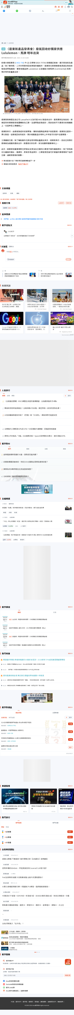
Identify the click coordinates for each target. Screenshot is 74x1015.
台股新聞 (11, 43)
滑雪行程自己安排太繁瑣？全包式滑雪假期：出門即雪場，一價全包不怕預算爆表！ (36, 305)
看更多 (69, 225)
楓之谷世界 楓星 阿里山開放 (61, 328)
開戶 (70, 747)
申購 (70, 724)
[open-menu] (2, 7)
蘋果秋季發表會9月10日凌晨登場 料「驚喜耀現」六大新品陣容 (36, 328)
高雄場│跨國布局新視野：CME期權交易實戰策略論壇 (28, 636)
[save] (56, 10)
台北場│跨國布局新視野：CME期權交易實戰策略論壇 (28, 619)
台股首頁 (61, 203)
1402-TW (20, 62)
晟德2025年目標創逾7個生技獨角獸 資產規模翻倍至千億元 (16, 275)
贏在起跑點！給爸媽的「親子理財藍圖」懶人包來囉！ (18, 199)
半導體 (8, 842)
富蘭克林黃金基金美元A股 (9, 746)
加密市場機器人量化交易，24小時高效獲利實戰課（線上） (28, 628)
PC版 (12, 1002)
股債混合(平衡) (11, 725)
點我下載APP (23, 164)
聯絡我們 (60, 1002)
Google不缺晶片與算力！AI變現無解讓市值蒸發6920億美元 (11, 328)
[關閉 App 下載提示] (2, 2)
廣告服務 (43, 1002)
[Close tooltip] (68, 15)
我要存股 (68, 203)
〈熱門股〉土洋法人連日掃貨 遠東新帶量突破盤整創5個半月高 (23, 219)
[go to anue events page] (65, 7)
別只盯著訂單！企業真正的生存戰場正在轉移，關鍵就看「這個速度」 (11, 305)
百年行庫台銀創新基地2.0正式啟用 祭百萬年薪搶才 (52, 275)
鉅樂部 (31, 1002)
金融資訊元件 (52, 1002)
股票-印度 (10, 733)
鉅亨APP (18, 1002)
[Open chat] (70, 11)
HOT (10, 619)
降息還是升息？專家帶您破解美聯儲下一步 (19, 160)
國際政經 (11, 503)
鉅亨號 (25, 1002)
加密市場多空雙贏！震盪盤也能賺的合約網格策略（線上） (27, 645)
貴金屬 (9, 749)
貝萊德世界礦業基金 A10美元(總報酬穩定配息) (16, 738)
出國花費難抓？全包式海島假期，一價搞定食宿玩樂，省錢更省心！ (62, 305)
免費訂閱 (67, 975)
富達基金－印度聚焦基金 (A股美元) (12, 730)
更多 (69, 395)
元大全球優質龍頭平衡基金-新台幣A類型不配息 (16, 722)
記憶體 (8, 832)
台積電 (8, 837)
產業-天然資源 (11, 741)
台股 (4, 43)
